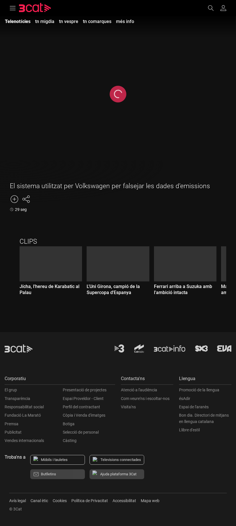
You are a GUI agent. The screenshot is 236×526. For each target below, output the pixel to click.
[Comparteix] (26, 199)
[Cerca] (213, 8)
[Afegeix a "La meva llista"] (14, 199)
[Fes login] (223, 8)
